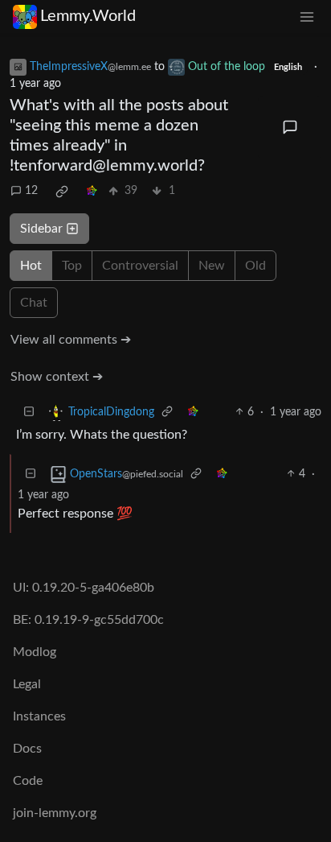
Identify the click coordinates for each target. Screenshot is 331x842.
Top (72, 265)
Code (28, 780)
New (211, 265)
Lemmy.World (88, 16)
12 (31, 190)
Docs (27, 748)
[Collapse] (29, 412)
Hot (31, 265)
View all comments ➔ (70, 339)
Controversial (140, 265)
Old (255, 265)
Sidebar (41, 228)
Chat (33, 302)
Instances (39, 716)
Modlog (34, 652)
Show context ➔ (56, 376)
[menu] (307, 16)
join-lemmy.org (54, 813)
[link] (62, 191)
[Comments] (289, 127)
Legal (27, 684)
